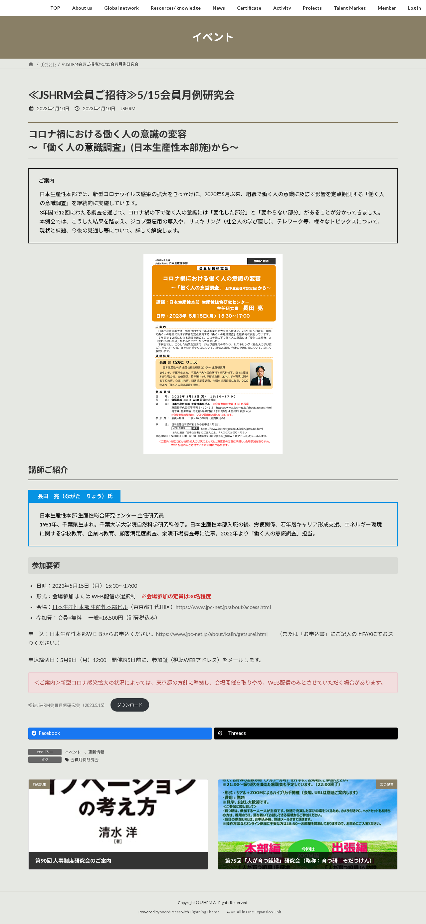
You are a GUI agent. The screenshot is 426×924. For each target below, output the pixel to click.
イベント (73, 752)
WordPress (170, 912)
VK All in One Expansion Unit (256, 912)
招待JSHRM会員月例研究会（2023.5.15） (67, 705)
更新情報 (96, 752)
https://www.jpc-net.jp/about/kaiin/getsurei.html (212, 634)
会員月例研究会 (85, 759)
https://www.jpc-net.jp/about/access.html (223, 607)
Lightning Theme (205, 912)
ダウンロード (130, 705)
